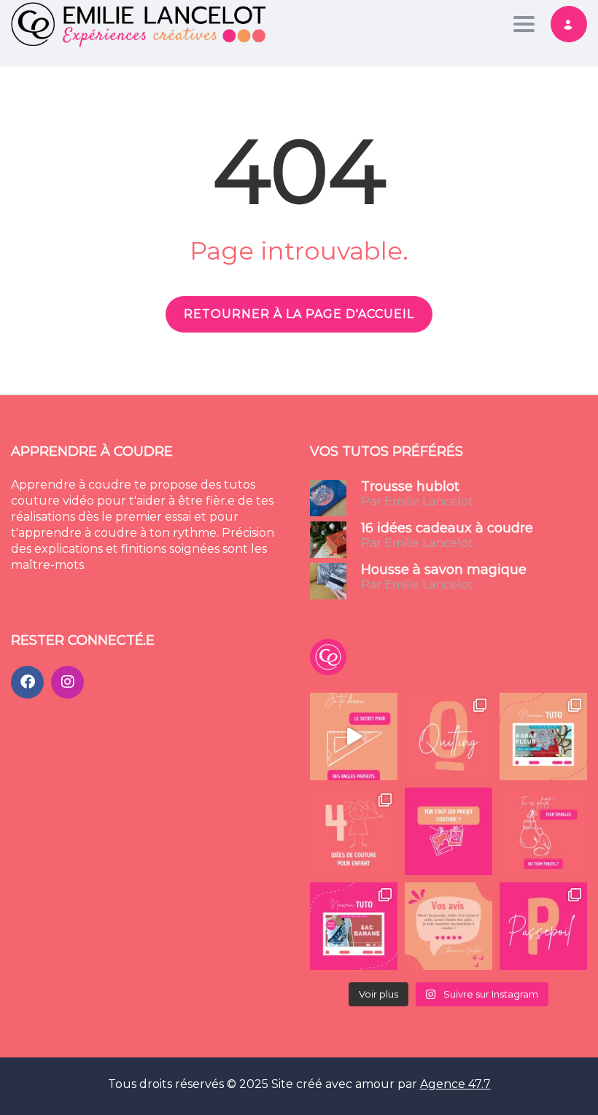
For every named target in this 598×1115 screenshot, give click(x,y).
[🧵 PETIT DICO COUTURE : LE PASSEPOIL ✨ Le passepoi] (543, 926)
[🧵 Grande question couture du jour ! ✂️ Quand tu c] (543, 831)
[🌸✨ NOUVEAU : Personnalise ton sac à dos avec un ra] (543, 736)
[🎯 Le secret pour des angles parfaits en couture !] (353, 736)
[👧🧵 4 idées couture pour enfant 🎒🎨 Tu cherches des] (353, 831)
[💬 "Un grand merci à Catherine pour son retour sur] (448, 926)
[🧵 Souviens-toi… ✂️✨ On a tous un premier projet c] (448, 831)
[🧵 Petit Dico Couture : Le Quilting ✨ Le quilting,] (448, 736)
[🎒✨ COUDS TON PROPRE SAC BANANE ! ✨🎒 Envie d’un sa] (353, 926)
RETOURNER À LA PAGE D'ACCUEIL (299, 314)
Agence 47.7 (455, 1084)
